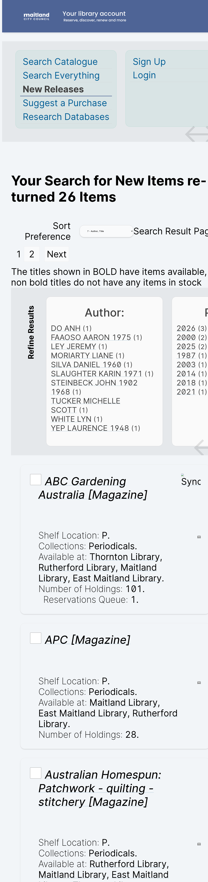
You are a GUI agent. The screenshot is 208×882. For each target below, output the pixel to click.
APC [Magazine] (87, 639)
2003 (186, 364)
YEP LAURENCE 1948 (90, 428)
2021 (186, 391)
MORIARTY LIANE (82, 355)
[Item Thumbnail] (191, 481)
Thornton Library (124, 556)
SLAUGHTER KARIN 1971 (97, 373)
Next (57, 254)
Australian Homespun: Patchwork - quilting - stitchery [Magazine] (99, 788)
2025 (186, 346)
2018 (186, 382)
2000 (186, 337)
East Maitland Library (117, 578)
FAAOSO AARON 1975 (91, 337)
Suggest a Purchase (65, 103)
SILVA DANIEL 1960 (86, 364)
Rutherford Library (77, 567)
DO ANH (66, 328)
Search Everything (61, 75)
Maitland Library (123, 702)
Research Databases (66, 116)
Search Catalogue (60, 61)
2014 (186, 373)
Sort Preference (48, 231)
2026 (186, 328)
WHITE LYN (71, 418)
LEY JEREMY (73, 346)
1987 (186, 355)
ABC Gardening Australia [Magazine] (93, 487)
